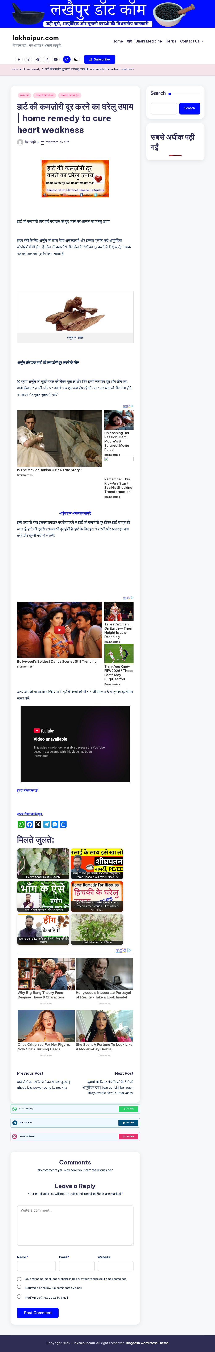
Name (22, 1258)
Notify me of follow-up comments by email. (53, 1288)
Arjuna (24, 95)
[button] (99, 59)
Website (104, 1258)
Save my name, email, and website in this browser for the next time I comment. (76, 1279)
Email (64, 1258)
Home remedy (70, 95)
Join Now (130, 1109)
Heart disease (44, 95)
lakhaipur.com (36, 38)
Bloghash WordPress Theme (147, 1343)
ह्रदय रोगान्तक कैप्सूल (30, 814)
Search (158, 94)
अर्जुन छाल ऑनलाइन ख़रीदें (75, 514)
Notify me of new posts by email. (46, 1298)
